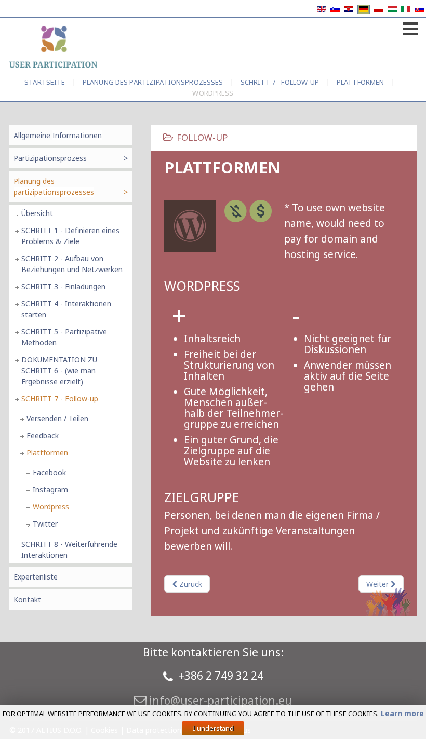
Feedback (42, 435)
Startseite (44, 82)
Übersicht (37, 213)
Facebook (49, 472)
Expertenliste (36, 577)
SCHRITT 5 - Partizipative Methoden (64, 337)
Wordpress (51, 507)
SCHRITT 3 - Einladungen (63, 286)
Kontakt (27, 599)
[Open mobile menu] (409, 27)
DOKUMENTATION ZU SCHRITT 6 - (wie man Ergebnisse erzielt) (59, 370)
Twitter (45, 524)
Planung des (153, 82)
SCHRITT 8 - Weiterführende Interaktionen (69, 549)
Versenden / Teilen (57, 418)
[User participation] (53, 46)
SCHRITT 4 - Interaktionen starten (66, 309)
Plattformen (360, 82)
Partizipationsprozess (50, 158)
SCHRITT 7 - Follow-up (280, 82)
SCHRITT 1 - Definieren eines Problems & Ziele (70, 235)
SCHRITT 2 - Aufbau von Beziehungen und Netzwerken (72, 263)
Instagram (50, 489)
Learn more (402, 713)
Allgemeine (58, 135)
